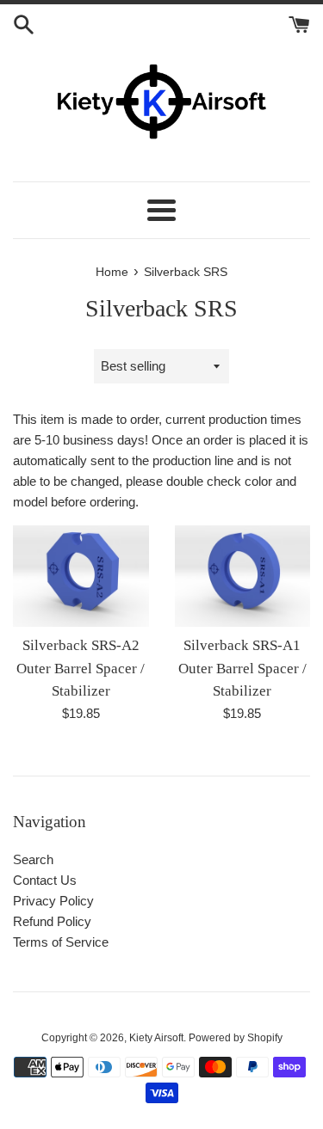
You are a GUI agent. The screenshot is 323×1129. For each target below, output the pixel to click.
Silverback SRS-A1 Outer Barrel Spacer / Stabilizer (242, 668)
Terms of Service (61, 942)
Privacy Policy (53, 900)
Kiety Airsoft (156, 1038)
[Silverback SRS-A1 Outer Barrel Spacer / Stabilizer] (243, 575)
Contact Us (45, 880)
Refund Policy (52, 921)
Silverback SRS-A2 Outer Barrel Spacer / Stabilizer (80, 668)
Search (33, 859)
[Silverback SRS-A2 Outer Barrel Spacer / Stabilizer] (81, 575)
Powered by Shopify (236, 1038)
